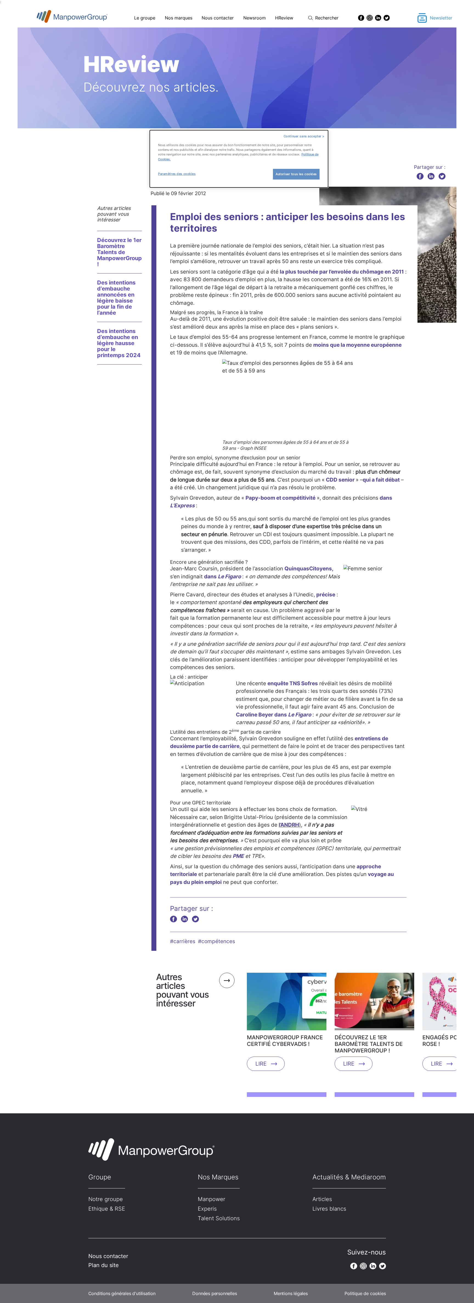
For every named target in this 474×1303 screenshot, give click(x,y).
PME (238, 856)
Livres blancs (329, 1208)
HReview (284, 18)
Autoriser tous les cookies (296, 174)
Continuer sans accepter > (304, 136)
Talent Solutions (219, 1218)
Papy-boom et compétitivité (280, 498)
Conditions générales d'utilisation (122, 1293)
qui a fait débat (381, 480)
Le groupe (144, 18)
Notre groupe (105, 1199)
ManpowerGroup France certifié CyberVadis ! (285, 1040)
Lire (261, 1063)
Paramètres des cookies (177, 174)
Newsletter (441, 18)
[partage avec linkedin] (431, 176)
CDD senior (341, 480)
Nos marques (178, 18)
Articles (322, 1199)
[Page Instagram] (369, 18)
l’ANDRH (289, 825)
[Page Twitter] (386, 18)
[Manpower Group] (85, 18)
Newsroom (254, 18)
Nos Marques (218, 1177)
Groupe (99, 1177)
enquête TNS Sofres (292, 683)
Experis (207, 1208)
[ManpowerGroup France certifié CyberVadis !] (286, 1003)
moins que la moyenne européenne (357, 345)
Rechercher (326, 18)
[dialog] (239, 158)
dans (222, 576)
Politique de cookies (365, 1293)
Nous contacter (218, 18)
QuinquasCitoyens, (309, 568)
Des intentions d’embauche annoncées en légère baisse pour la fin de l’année (116, 297)
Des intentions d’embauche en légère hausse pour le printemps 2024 (119, 343)
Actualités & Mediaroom (349, 1177)
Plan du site (103, 1265)
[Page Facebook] (361, 18)
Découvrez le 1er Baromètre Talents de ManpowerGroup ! (119, 252)
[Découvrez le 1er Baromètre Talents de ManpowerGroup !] (374, 1003)
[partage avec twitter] (442, 176)
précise (325, 594)
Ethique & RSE (106, 1208)
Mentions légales (291, 1293)
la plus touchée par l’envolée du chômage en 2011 (342, 272)
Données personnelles (214, 1293)
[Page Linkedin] (378, 18)
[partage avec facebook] (420, 176)
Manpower (211, 1199)
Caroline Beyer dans (273, 715)
